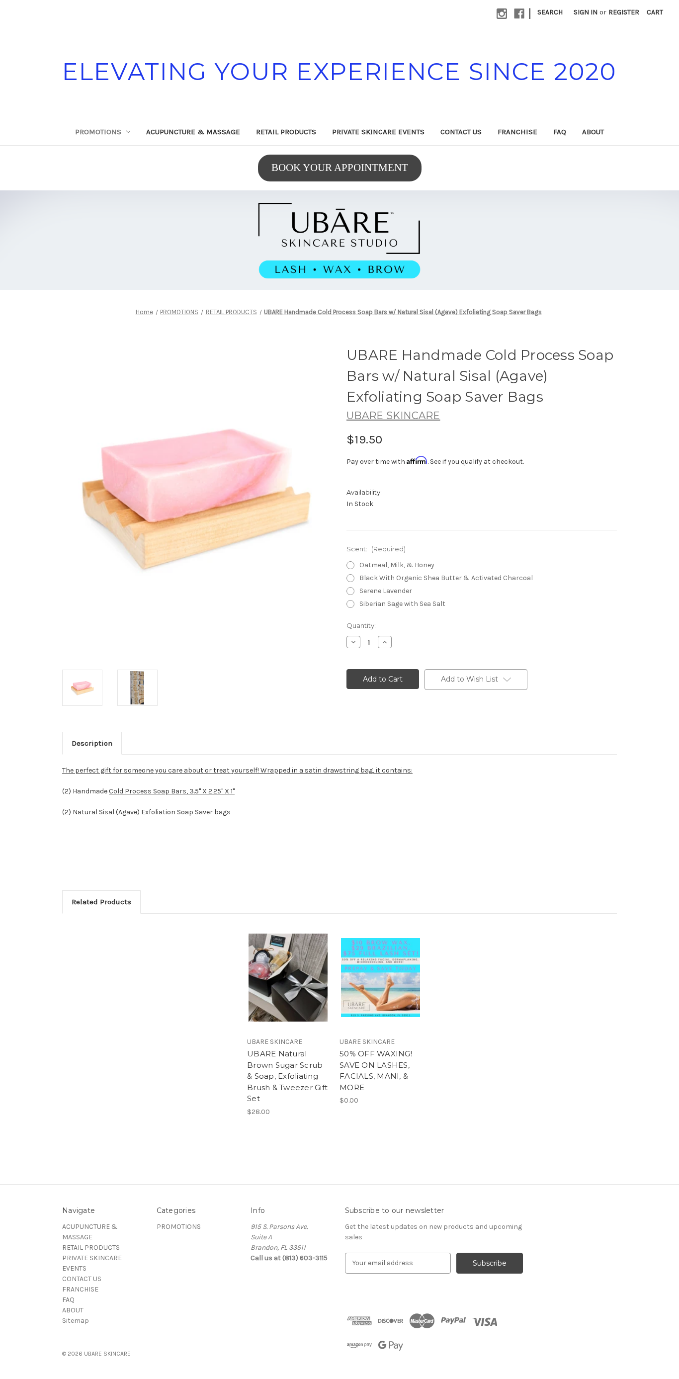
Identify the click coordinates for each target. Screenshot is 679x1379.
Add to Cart (288, 986)
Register (623, 12)
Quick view (287, 969)
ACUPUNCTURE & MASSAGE (193, 131)
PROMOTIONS (98, 131)
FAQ (559, 131)
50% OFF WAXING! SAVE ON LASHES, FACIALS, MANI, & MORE (376, 1070)
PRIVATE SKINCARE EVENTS (378, 131)
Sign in (585, 12)
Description (92, 743)
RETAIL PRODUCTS (286, 131)
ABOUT (593, 131)
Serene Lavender (385, 591)
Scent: (376, 549)
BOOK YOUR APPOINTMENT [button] (339, 167)
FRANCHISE (517, 131)
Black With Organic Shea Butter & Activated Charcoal (446, 578)
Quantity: (361, 625)
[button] (339, 240)
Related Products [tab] (101, 901)
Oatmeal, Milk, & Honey (396, 565)
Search (550, 12)
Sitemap (75, 1320)
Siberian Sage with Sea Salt (402, 604)
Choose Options (380, 986)
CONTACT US (461, 131)
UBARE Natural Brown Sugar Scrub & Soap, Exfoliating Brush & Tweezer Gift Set (287, 1076)
